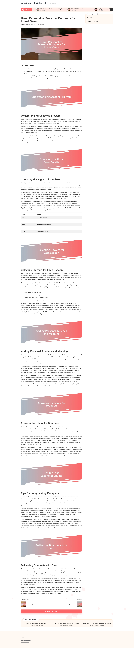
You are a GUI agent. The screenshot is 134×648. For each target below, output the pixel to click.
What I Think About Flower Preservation (61, 9)
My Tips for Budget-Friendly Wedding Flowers (90, 9)
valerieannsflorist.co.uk (33, 3)
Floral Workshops (91, 18)
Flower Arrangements (92, 21)
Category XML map (26, 640)
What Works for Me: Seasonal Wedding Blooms (32, 9)
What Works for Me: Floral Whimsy (36, 623)
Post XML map (25, 642)
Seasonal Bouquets (26, 14)
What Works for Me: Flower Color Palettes (67, 623)
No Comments (41, 24)
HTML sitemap (24, 638)
